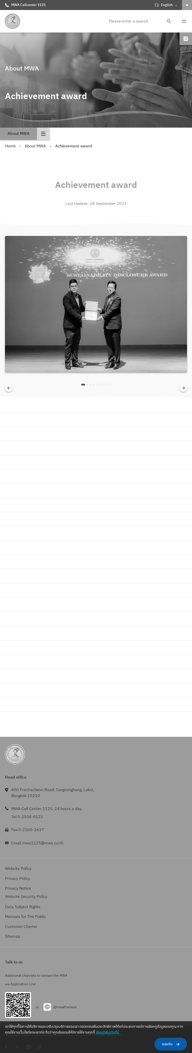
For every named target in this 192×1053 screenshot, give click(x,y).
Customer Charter (21, 926)
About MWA (35, 146)
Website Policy (18, 868)
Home (10, 146)
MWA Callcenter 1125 (28, 5)
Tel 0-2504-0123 (27, 817)
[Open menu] (184, 21)
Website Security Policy (26, 896)
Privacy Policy (17, 878)
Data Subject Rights (22, 907)
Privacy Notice (18, 888)
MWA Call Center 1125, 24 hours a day (46, 809)
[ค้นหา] (169, 21)
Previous (9, 388)
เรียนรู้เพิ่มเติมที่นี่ (107, 1032)
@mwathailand (64, 1007)
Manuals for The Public (25, 916)
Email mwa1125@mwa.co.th (37, 843)
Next (183, 388)
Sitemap (12, 936)
